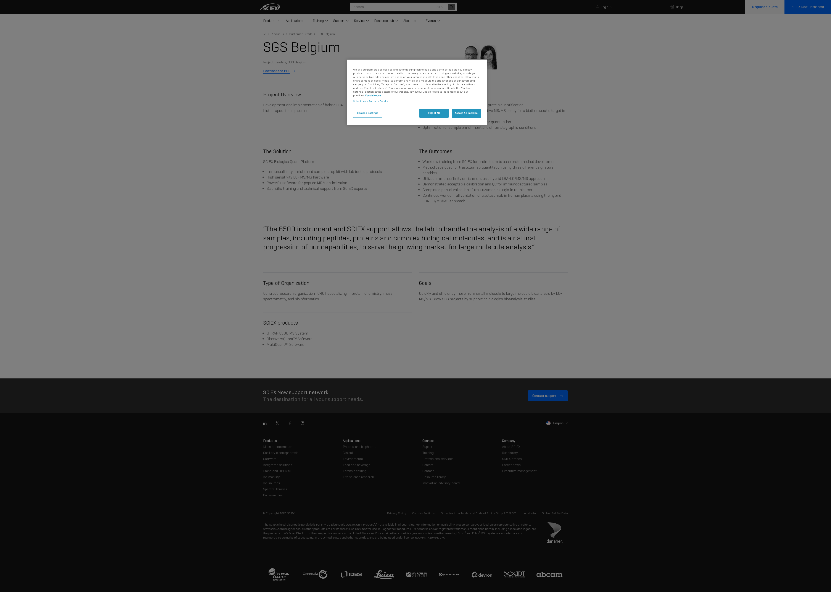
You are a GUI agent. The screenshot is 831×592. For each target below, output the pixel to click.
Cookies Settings (367, 112)
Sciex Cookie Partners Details (370, 101)
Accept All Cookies (466, 112)
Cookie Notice (373, 95)
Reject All (434, 112)
